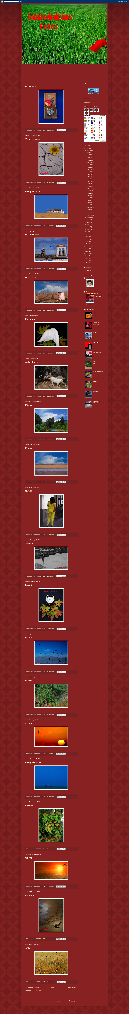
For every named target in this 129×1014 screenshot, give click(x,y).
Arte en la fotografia (96, 323)
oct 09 (90, 195)
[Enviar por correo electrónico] (58, 130)
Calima (28, 858)
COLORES (96, 342)
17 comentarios (50, 396)
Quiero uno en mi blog (94, 93)
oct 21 (90, 167)
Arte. (27, 948)
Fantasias (30, 319)
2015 (87, 253)
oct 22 (90, 165)
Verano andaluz (32, 139)
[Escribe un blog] (59, 130)
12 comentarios (50, 130)
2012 (87, 260)
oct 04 (90, 205)
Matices (29, 805)
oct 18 (90, 174)
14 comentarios (50, 796)
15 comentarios (50, 182)
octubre (89, 150)
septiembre (90, 215)
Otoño (95, 381)
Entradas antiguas (72, 987)
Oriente (95, 313)
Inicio (52, 987)
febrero (89, 231)
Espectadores (97, 352)
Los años (29, 585)
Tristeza (29, 543)
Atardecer (30, 723)
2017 (87, 248)
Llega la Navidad (98, 371)
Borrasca (95, 332)
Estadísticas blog (88, 102)
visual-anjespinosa (91, 278)
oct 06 (90, 202)
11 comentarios (50, 576)
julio (88, 220)
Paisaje (28, 405)
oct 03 (90, 207)
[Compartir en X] (61, 130)
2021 (87, 239)
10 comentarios (50, 268)
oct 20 (90, 169)
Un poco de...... (32, 277)
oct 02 (90, 209)
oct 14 (90, 183)
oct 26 (90, 152)
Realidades (30, 86)
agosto (89, 217)
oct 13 (90, 186)
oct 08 (90, 198)
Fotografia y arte (33, 191)
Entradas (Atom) (37, 990)
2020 (87, 241)
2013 (87, 258)
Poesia (28, 680)
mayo (88, 224)
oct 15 (90, 181)
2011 (87, 263)
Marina (28, 448)
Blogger (74, 1001)
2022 (87, 237)
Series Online (89, 270)
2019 (87, 244)
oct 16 (90, 179)
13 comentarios (50, 714)
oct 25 (90, 157)
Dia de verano (32, 234)
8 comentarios (50, 225)
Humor (90, 154)
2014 (87, 256)
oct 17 (90, 176)
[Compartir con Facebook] (63, 130)
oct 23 (90, 162)
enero (88, 234)
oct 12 (90, 188)
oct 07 (90, 200)
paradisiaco (96, 391)
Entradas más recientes (32, 987)
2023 (87, 148)
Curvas (28, 491)
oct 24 (90, 160)
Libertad (29, 637)
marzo (89, 229)
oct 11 (90, 191)
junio (88, 222)
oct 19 (90, 172)
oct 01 (90, 212)
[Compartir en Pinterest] (65, 130)
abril (88, 227)
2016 (87, 251)
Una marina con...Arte (96, 402)
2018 (87, 246)
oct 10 (90, 193)
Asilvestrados (31, 362)
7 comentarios (50, 439)
